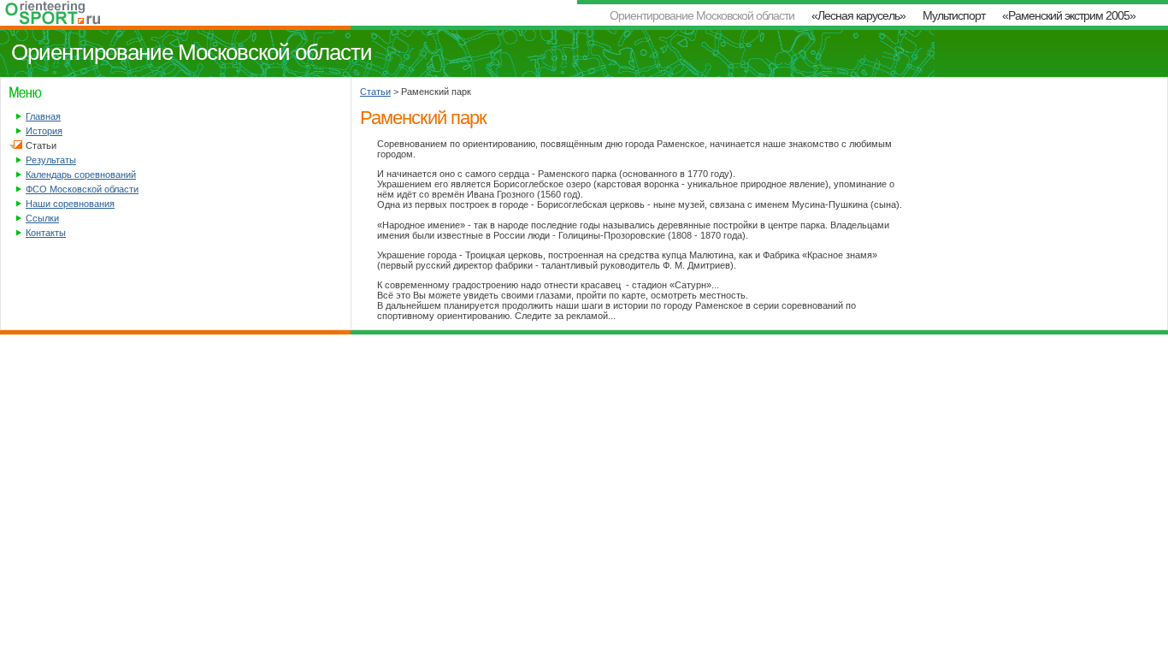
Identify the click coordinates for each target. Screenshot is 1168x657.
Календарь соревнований (81, 174)
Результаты (51, 160)
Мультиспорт (954, 15)
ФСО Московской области (82, 189)
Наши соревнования (70, 203)
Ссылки (42, 218)
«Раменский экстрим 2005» (1069, 15)
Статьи (375, 91)
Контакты (46, 233)
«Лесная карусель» (858, 15)
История (44, 131)
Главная (43, 116)
